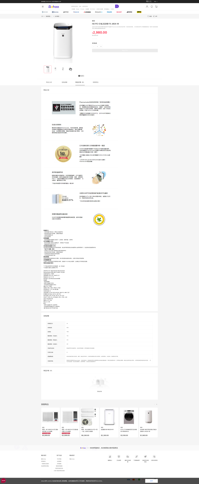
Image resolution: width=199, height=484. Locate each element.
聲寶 (93, 21)
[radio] (92, 39)
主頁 (42, 16)
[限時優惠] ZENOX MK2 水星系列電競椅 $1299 (51, 1)
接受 (151, 481)
